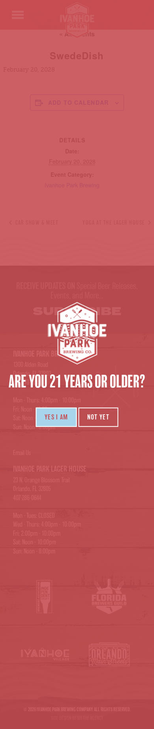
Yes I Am (56, 417)
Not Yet (98, 417)
